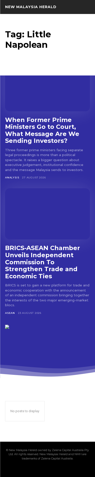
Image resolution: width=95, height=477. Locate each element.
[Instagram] (30, 469)
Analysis (12, 177)
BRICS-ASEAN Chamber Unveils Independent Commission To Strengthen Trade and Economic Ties (42, 262)
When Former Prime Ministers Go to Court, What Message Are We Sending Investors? (42, 130)
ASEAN (10, 313)
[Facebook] (22, 469)
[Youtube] (73, 469)
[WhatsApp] (65, 469)
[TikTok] (48, 469)
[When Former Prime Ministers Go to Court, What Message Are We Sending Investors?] (47, 85)
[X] (56, 469)
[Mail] (39, 469)
